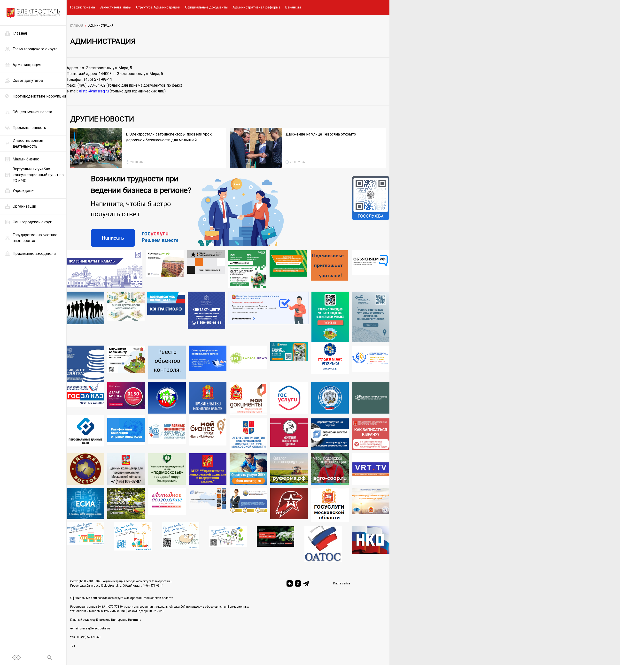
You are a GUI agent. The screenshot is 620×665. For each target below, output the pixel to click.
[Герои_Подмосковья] (206, 269)
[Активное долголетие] (167, 505)
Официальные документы (206, 7)
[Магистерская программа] (370, 505)
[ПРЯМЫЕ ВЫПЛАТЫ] (370, 364)
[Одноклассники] (298, 583)
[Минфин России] (85, 364)
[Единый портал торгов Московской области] (370, 398)
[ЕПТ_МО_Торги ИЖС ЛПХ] (228, 544)
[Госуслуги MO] (330, 505)
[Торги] (330, 317)
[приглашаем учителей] (329, 269)
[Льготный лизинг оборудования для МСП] (247, 269)
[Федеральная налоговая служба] (330, 398)
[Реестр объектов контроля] (167, 364)
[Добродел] (289, 362)
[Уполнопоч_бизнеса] (206, 317)
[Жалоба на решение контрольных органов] (207, 364)
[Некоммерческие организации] (370, 544)
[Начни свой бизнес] (85, 542)
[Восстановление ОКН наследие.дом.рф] (165, 269)
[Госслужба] (370, 211)
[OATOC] (323, 544)
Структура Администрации (158, 7)
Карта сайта (341, 583)
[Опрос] (268, 317)
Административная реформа (256, 7)
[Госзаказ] (85, 398)
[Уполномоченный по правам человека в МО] (167, 398)
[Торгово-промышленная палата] (330, 362)
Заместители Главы (115, 7)
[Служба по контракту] (166, 317)
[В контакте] (290, 583)
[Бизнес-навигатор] (330, 434)
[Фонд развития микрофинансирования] (248, 505)
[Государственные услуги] (289, 398)
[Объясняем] (370, 269)
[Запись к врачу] (370, 434)
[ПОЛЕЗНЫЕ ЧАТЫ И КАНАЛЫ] (104, 269)
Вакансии (293, 7)
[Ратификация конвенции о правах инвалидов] (126, 432)
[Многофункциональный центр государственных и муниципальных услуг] (248, 398)
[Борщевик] (275, 544)
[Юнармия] (289, 505)
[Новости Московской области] (248, 364)
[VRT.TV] (370, 469)
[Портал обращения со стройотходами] (288, 269)
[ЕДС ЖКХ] (85, 469)
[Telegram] (306, 583)
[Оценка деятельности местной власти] (126, 317)
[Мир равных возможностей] (167, 432)
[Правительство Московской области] (207, 398)
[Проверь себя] (289, 434)
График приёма (82, 7)
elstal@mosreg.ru (94, 91)
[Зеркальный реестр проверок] (207, 505)
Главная (76, 25)
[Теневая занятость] (85, 317)
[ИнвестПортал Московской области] (126, 398)
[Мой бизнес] (207, 432)
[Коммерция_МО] (133, 542)
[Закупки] (207, 469)
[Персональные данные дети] (85, 432)
